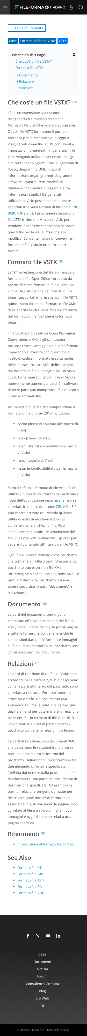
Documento (28, 75)
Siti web (42, 998)
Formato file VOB (30, 892)
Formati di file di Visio (37, 40)
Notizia (42, 969)
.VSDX (48, 144)
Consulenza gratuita (42, 983)
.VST (40, 316)
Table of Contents (28, 28)
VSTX (62, 40)
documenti (42, 961)
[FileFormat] (32, 7)
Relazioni (26, 81)
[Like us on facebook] (29, 936)
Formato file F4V (30, 874)
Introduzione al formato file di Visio (45, 844)
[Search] (81, 7)
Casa (13, 40)
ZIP (10, 291)
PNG (75, 207)
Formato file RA (29, 886)
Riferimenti (24, 88)
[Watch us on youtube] (49, 936)
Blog (42, 991)
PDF (20, 213)
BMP (11, 213)
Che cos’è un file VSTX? (33, 61)
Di (42, 1005)
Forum (42, 976)
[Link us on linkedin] (59, 936)
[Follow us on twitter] (39, 936)
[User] (71, 7)
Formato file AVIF (30, 880)
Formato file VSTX (29, 67)
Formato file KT (29, 867)
